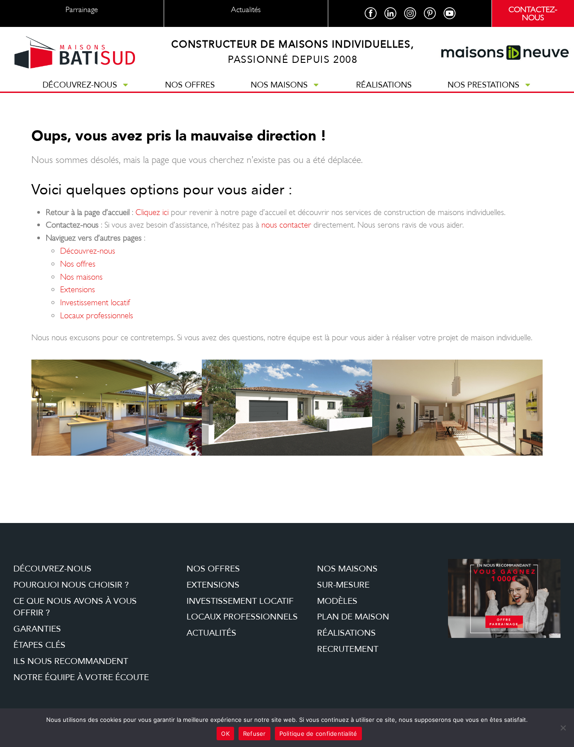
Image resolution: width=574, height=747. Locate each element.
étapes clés (39, 645)
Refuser (254, 733)
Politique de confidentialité (318, 733)
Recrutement (347, 649)
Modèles (337, 601)
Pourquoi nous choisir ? (71, 585)
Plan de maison (353, 617)
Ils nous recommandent (70, 661)
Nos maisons (279, 84)
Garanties (37, 629)
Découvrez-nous (80, 84)
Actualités (211, 633)
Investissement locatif (95, 302)
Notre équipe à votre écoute (81, 677)
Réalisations (384, 84)
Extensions (77, 289)
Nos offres (190, 84)
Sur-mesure (343, 585)
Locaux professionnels (96, 315)
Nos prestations (483, 84)
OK (225, 733)
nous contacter (286, 224)
